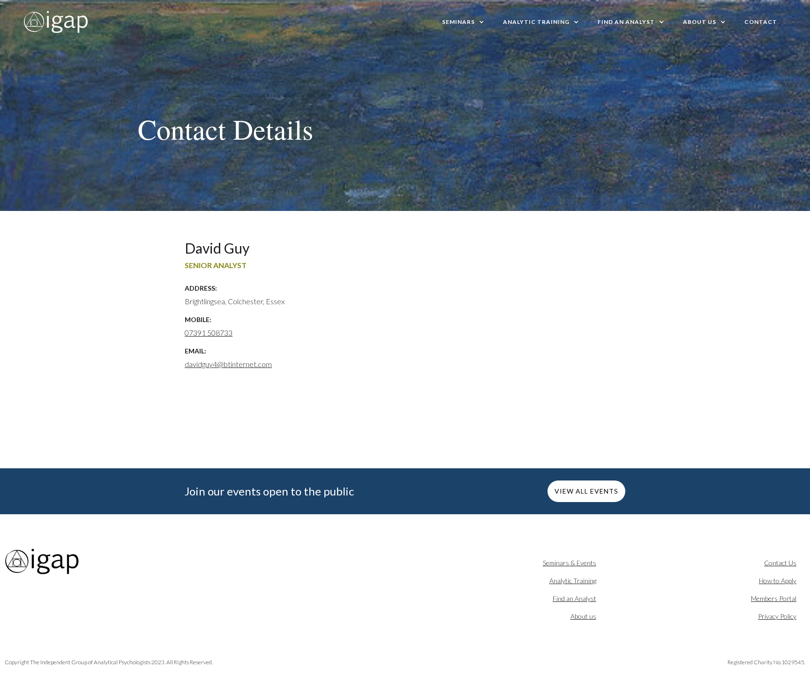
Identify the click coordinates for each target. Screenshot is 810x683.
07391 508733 (208, 332)
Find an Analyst (574, 598)
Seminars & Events (569, 563)
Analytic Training (572, 581)
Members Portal (773, 598)
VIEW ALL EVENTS (586, 491)
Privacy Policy (777, 616)
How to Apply (777, 581)
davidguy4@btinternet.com (228, 364)
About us (583, 616)
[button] (463, 22)
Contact (760, 21)
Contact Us (780, 563)
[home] (56, 22)
